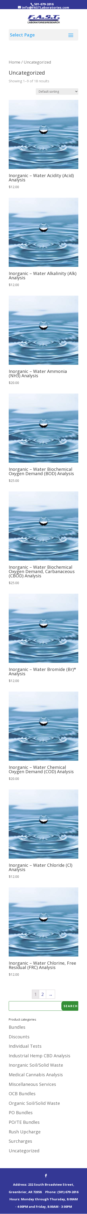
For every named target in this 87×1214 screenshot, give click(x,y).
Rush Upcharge (25, 1132)
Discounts (19, 1037)
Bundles (17, 1027)
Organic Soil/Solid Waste (34, 1103)
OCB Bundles (22, 1093)
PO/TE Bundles (24, 1122)
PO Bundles (21, 1112)
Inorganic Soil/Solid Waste (36, 1065)
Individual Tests (25, 1046)
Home (14, 62)
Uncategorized (24, 1151)
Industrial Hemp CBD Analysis (39, 1056)
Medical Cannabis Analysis (36, 1074)
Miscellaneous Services (32, 1084)
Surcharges (20, 1141)
